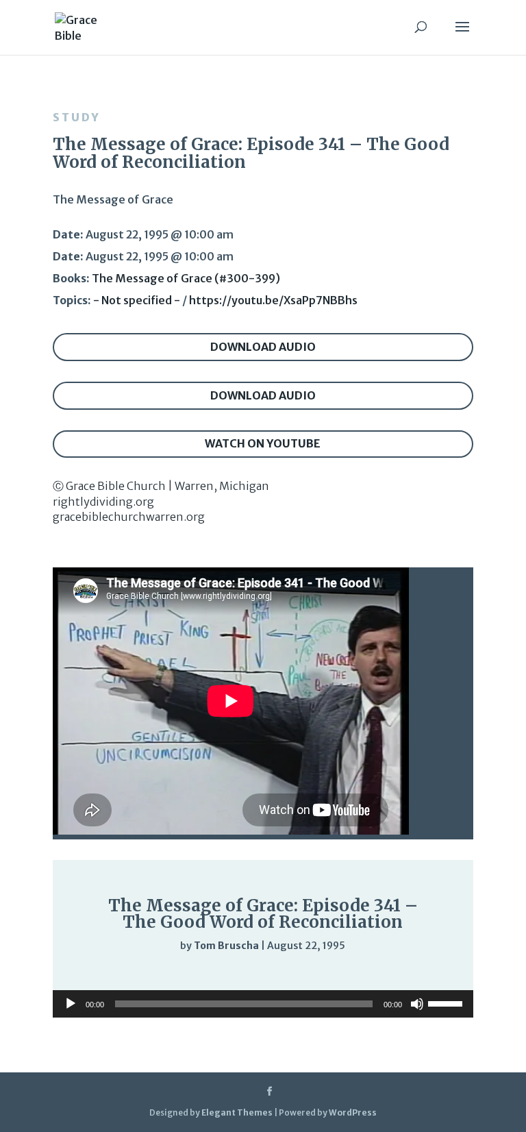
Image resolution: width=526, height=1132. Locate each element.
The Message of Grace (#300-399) (186, 278)
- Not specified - (136, 300)
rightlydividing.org (103, 501)
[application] (263, 974)
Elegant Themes (237, 1112)
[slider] (413, 974)
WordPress (353, 1112)
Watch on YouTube (263, 443)
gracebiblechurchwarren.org (129, 517)
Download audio (263, 347)
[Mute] (385, 974)
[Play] (105, 973)
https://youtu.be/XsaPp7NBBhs (273, 300)
